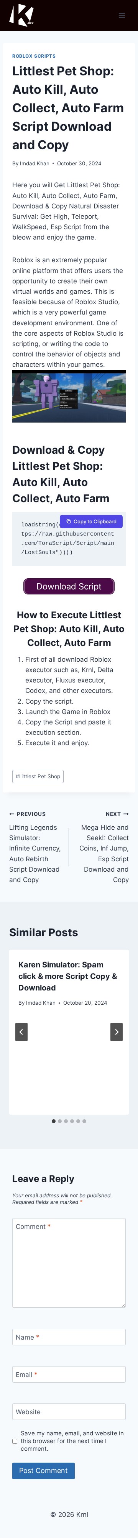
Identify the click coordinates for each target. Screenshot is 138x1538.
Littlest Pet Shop (38, 776)
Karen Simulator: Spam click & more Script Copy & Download (67, 976)
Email (27, 1374)
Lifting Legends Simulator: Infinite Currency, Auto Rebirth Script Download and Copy (35, 847)
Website (28, 1412)
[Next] (116, 1032)
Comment (33, 1226)
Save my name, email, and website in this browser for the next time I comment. (72, 1441)
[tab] (54, 1121)
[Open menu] (122, 15)
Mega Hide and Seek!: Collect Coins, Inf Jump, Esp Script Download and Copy (104, 847)
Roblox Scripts (34, 56)
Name (27, 1337)
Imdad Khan (34, 163)
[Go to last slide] (21, 1032)
